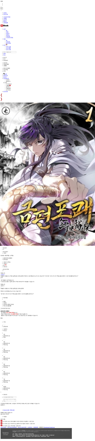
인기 (4, 59)
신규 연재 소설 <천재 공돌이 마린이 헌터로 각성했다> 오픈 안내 (18, 421)
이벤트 (5, 12)
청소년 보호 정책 (22, 427)
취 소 (2, 7)
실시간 (5, 57)
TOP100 (8, 36)
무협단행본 (6, 64)
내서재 (5, 19)
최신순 (5, 330)
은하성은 (5, 259)
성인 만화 (8, 49)
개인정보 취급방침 (12, 427)
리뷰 (5, 266)
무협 (7, 31)
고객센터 (30, 427)
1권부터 (5, 329)
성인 (4, 45)
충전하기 (8, 81)
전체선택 (5, 326)
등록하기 (3, 405)
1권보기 (5, 263)
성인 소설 (8, 46)
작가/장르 (8, 43)
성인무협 (5, 69)
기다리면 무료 (6, 16)
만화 (4, 39)
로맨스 (7, 34)
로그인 (5, 77)
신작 (4, 71)
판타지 (7, 33)
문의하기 (8, 87)
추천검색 (5, 60)
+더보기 (3, 274)
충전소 (5, 21)
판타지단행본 (6, 68)
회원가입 (5, 75)
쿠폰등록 (5, 22)
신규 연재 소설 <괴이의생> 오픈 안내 (11, 425)
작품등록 (8, 88)
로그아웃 (8, 90)
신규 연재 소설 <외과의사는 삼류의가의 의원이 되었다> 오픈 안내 (18, 423)
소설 (4, 29)
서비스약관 (3, 427)
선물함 (5, 18)
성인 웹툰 (8, 48)
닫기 (4, 55)
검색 (4, 53)
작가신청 (5, 14)
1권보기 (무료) (6, 262)
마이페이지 (6, 78)
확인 (2, 318)
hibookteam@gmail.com (49, 427)
